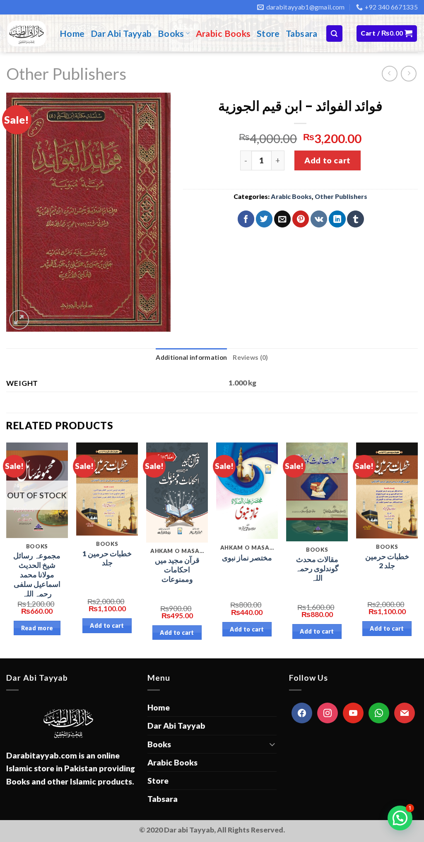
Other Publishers (66, 73)
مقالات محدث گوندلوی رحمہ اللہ (317, 569)
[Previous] (6, 550)
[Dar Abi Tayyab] (26, 33)
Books (171, 33)
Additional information (191, 357)
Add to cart (327, 160)
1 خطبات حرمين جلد (107, 558)
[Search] (334, 33)
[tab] (191, 357)
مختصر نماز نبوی (247, 557)
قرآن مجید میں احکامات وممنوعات (177, 570)
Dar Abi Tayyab (121, 33)
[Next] (417, 550)
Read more (37, 628)
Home (72, 33)
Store (268, 33)
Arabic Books (223, 33)
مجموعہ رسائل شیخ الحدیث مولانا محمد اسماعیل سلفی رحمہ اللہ (36, 574)
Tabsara (302, 33)
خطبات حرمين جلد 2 (387, 561)
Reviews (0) (250, 357)
